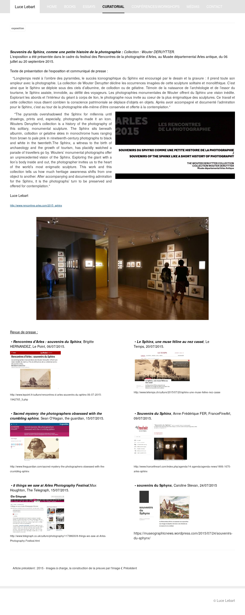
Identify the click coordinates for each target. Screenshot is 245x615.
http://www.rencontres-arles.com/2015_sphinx (36, 205)
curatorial (113, 6)
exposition (17, 28)
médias (193, 6)
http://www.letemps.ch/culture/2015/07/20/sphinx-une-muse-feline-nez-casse (177, 392)
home (52, 6)
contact (214, 6)
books (70, 6)
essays (89, 6)
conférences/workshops (155, 6)
